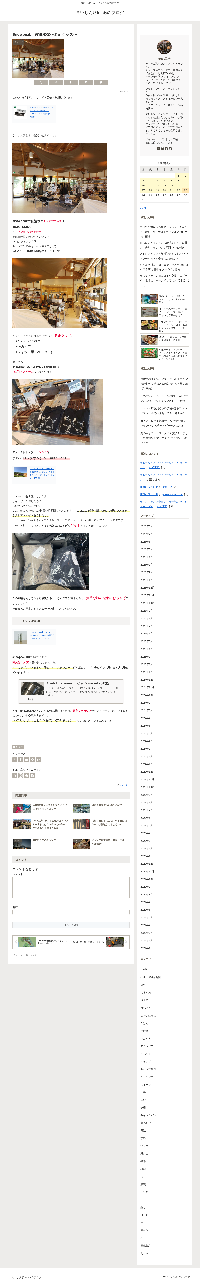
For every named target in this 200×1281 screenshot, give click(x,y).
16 (185, 185)
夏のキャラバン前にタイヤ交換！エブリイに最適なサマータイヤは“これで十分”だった (164, 280)
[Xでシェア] (41, 82)
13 (164, 185)
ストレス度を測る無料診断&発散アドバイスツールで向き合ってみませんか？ (164, 256)
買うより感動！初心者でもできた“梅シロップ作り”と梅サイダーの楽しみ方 (164, 267)
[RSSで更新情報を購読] (32, 775)
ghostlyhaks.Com (172, 494)
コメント (19, 874)
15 (178, 185)
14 (171, 185)
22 (178, 190)
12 (157, 185)
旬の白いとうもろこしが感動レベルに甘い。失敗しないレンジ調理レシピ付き (163, 245)
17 (143, 190)
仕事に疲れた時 (149, 486)
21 (171, 190)
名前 (15, 907)
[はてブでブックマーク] (71, 82)
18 (150, 190)
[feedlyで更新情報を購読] (26, 775)
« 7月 (143, 207)
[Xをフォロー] (14, 775)
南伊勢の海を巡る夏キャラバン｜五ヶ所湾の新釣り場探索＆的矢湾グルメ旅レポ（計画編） (163, 232)
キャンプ (19, 747)
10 (143, 185)
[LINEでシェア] (86, 82)
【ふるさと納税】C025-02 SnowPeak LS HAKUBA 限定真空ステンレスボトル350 (42, 635)
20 (164, 190)
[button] (101, 82)
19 (157, 190)
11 (150, 185)
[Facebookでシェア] (56, 82)
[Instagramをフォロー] (20, 775)
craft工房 (164, 58)
